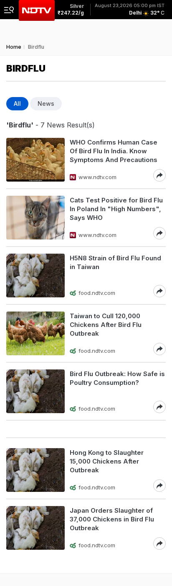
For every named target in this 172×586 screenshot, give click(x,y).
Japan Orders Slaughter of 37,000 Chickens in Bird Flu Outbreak (112, 519)
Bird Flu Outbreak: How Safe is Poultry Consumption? (117, 378)
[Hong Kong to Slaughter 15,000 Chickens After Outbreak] (35, 470)
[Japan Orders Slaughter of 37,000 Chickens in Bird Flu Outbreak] (35, 528)
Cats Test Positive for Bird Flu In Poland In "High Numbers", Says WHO (116, 209)
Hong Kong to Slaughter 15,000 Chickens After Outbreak (107, 461)
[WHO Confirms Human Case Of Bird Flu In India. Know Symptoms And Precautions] (35, 160)
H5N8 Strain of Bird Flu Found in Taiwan (115, 262)
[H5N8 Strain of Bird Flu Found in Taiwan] (35, 275)
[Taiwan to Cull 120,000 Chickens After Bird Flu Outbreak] (35, 333)
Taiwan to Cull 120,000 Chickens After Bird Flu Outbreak (106, 324)
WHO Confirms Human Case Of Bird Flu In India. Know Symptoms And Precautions (113, 151)
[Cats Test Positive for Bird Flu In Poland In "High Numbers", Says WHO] (35, 217)
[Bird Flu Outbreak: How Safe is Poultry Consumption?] (35, 391)
